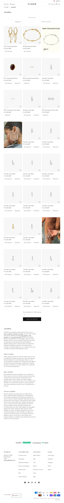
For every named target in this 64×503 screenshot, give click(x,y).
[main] (32, 223)
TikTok (49, 466)
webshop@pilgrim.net (9, 460)
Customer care (22, 455)
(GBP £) (58, 1)
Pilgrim (35, 498)
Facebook (50, 459)
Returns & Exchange (23, 466)
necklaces (9, 333)
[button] (6, 4)
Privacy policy (57, 498)
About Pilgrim (36, 455)
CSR (34, 459)
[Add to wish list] (20, 42)
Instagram (50, 462)
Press (34, 473)
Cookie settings (22, 476)
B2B (34, 476)
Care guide (21, 459)
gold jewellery (24, 335)
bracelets (15, 333)
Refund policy (22, 469)
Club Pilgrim (51, 455)
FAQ (19, 473)
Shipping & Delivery (23, 462)
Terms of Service (51, 498)
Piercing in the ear (38, 469)
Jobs (34, 462)
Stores (35, 466)
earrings (21, 333)
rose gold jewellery (16, 337)
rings (5, 333)
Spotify (49, 469)
